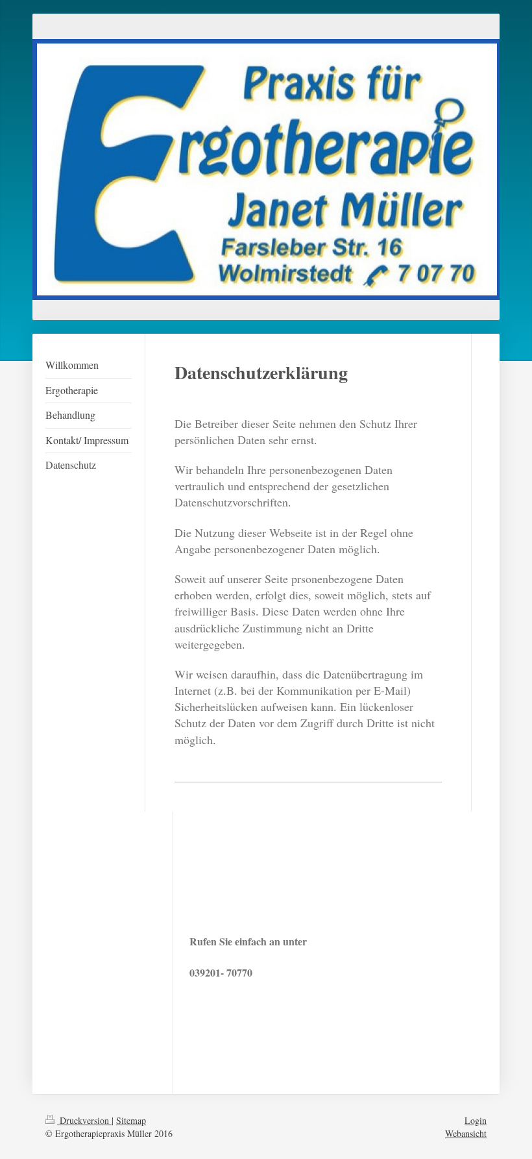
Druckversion (84, 1120)
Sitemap (131, 1120)
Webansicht (466, 1133)
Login (476, 1120)
